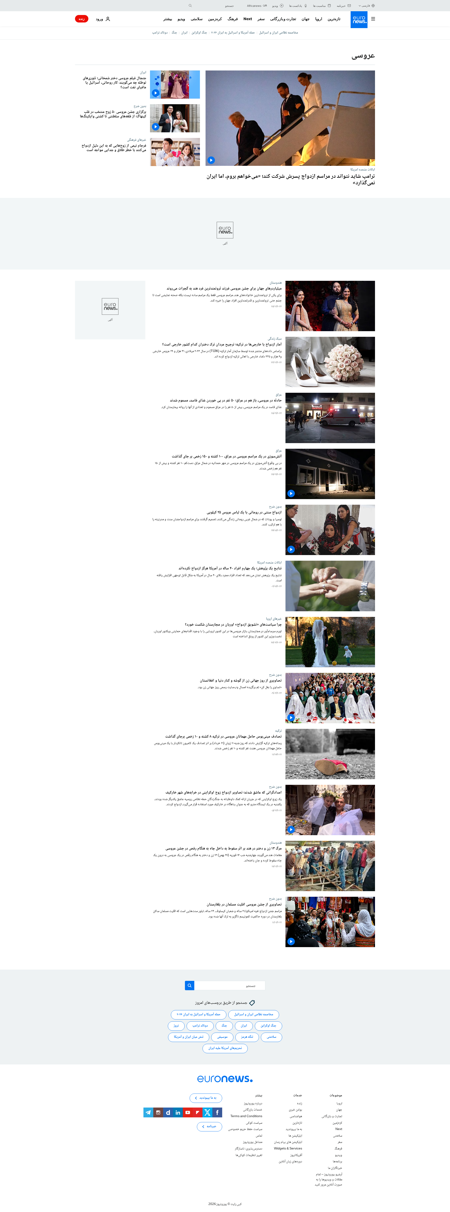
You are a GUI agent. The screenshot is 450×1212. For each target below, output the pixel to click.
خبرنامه (211, 1127)
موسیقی (222, 1037)
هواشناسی (296, 1116)
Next (248, 18)
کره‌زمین (215, 18)
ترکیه (278, 731)
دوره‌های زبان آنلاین (290, 1162)
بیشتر (258, 1095)
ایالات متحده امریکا (362, 169)
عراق (279, 395)
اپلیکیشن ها (295, 1136)
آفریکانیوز (296, 1155)
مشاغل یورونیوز (252, 1142)
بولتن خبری (295, 1110)
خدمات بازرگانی (252, 1110)
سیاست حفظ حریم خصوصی (245, 1129)
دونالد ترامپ (160, 33)
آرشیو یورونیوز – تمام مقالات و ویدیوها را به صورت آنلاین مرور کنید (328, 1180)
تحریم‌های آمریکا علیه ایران (225, 1048)
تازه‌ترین (334, 18)
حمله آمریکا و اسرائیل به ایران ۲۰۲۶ (233, 33)
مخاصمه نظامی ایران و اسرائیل (278, 33)
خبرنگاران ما (335, 1168)
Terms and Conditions (246, 1116)
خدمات (297, 1095)
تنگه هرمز (247, 1037)
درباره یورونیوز (253, 1103)
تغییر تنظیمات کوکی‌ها (249, 1155)
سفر (261, 18)
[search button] (190, 5)
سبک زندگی (275, 339)
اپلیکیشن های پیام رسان (288, 1142)
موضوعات (336, 1095)
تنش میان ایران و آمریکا (188, 1037)
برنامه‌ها (337, 1162)
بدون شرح (140, 106)
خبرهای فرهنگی (136, 140)
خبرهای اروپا (274, 619)
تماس (259, 1136)
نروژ (176, 1026)
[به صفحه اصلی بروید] (359, 19)
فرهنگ (233, 18)
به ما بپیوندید (294, 1129)
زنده (82, 19)
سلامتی (196, 18)
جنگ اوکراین (199, 33)
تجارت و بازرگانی (283, 18)
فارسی (366, 5)
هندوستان (276, 283)
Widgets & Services (288, 1149)
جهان (306, 18)
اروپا (318, 18)
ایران (184, 33)
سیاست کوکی (254, 1123)
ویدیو (181, 18)
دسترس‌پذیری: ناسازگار (248, 1149)
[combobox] (214, 5)
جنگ (174, 33)
